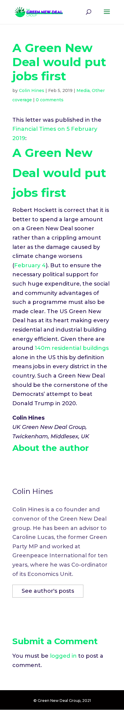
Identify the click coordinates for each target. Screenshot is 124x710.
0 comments (50, 100)
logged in (63, 656)
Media (83, 90)
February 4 (30, 265)
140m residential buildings (72, 348)
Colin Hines (31, 90)
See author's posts (48, 591)
